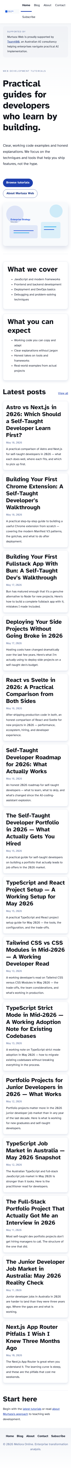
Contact (60, 5)
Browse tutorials (18, 182)
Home (26, 5)
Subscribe (28, 17)
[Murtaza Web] (12, 11)
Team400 (13, 41)
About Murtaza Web (20, 193)
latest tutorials (32, 1409)
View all (63, 393)
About (47, 5)
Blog (37, 5)
